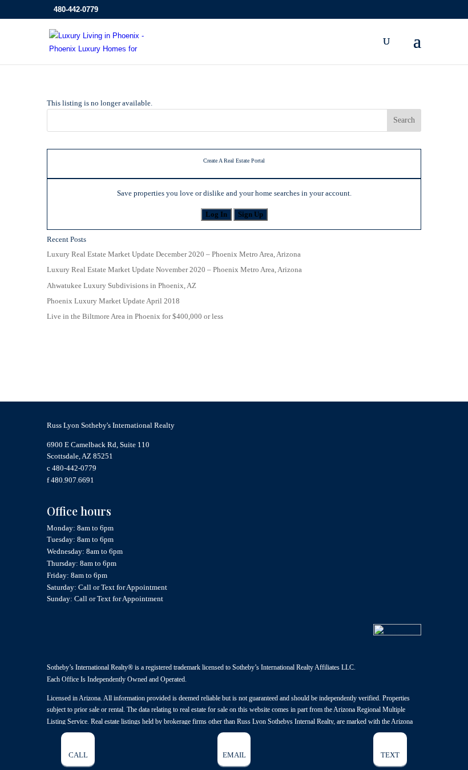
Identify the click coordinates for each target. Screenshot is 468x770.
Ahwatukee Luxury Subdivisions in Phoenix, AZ (121, 285)
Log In (216, 214)
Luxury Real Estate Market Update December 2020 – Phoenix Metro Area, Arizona (174, 254)
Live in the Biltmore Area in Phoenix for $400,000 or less (135, 316)
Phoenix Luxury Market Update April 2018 (113, 301)
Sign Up (250, 214)
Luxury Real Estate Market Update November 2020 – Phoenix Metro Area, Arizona (174, 269)
